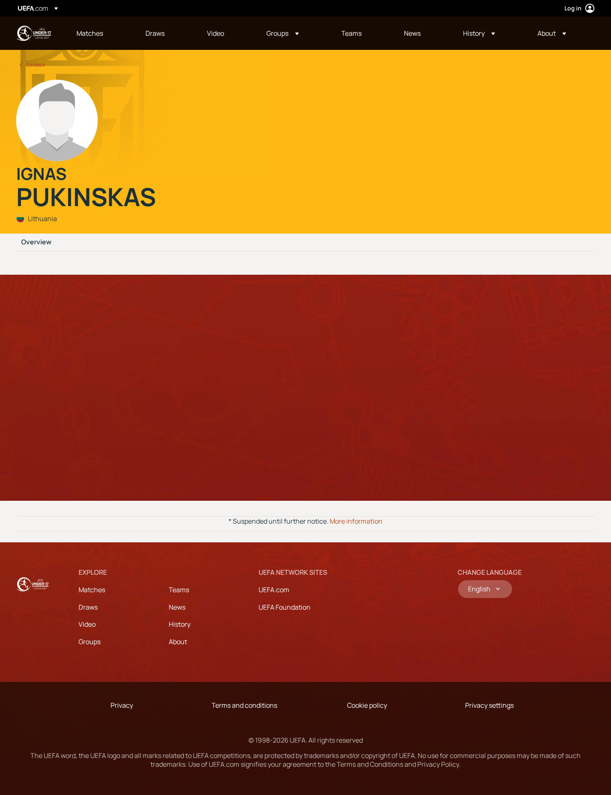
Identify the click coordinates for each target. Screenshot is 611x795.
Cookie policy (367, 705)
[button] (282, 33)
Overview (36, 242)
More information (356, 521)
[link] (89, 33)
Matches (92, 589)
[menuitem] (100, 33)
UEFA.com (274, 589)
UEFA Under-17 (33, 33)
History (179, 624)
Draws (88, 607)
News (177, 607)
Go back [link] (35, 64)
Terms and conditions (244, 705)
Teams (179, 589)
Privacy (122, 705)
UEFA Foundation (284, 607)
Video (87, 624)
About (178, 641)
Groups (90, 641)
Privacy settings (489, 705)
